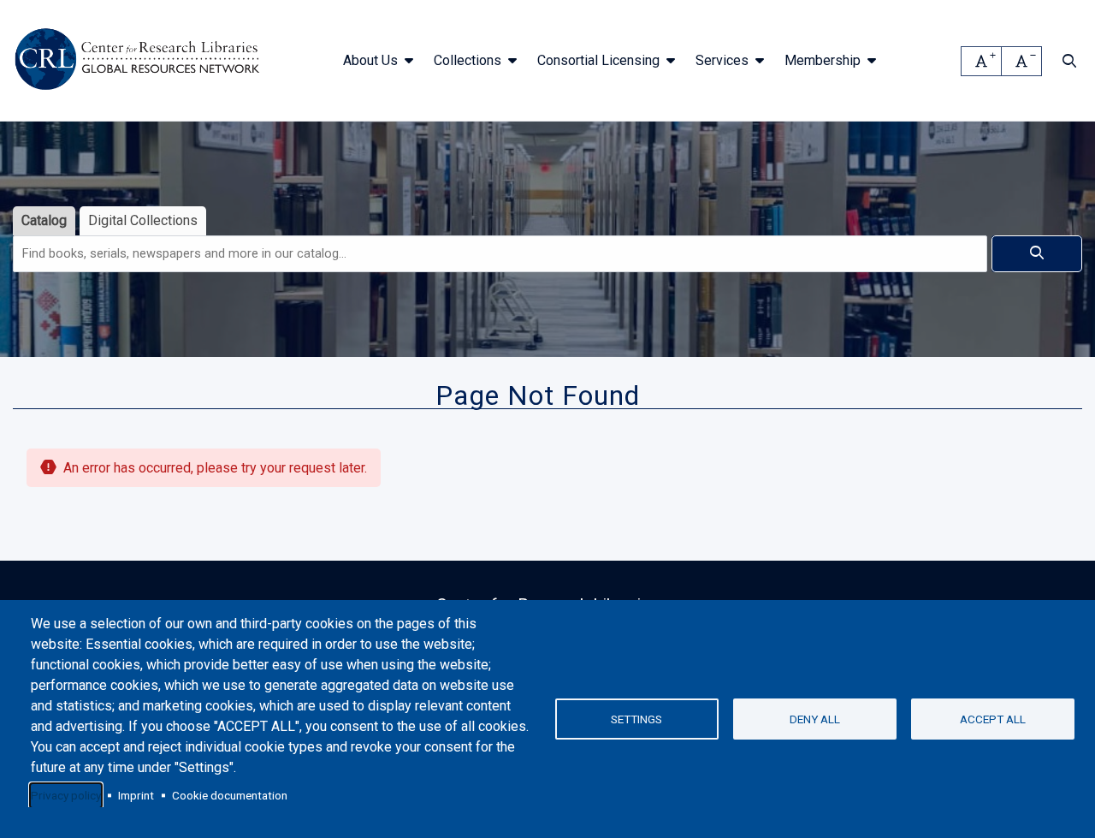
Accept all (993, 719)
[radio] (44, 221)
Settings (636, 719)
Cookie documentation (229, 795)
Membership (822, 60)
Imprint (136, 795)
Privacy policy (66, 795)
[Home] (140, 61)
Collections (467, 60)
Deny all (815, 719)
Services (722, 60)
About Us (370, 60)
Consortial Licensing (598, 60)
